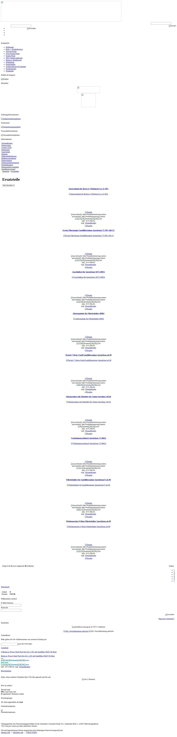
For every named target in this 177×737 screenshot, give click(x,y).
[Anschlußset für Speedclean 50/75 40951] (88, 277)
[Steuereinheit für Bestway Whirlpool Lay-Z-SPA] (88, 194)
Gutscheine (5, 152)
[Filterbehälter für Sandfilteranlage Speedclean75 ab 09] (88, 485)
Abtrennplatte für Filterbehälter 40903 (88, 313)
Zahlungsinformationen (10, 163)
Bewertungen (6, 671)
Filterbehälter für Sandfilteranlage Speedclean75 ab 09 (88, 480)
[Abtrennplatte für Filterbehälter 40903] (88, 319)
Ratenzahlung (6, 161)
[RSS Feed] (31, 732)
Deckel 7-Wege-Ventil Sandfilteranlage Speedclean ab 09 (88, 355)
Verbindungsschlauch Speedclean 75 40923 (88, 438)
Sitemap (4, 154)
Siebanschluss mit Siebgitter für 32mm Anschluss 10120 (88, 397)
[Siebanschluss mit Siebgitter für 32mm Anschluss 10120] (88, 402)
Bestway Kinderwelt (13, 60)
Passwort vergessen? (166, 619)
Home (8, 35)
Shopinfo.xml (18, 732)
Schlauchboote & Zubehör (16, 67)
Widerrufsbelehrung (8, 156)
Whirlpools (10, 62)
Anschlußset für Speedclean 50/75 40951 (88, 272)
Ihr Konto (9, 33)
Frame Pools (10, 56)
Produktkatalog (7, 165)
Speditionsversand (8, 169)
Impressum (5, 150)
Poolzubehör (10, 64)
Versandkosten (7, 143)
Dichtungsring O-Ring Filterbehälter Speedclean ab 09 (88, 521)
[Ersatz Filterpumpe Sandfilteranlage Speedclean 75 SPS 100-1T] (88, 236)
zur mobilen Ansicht (48, 719)
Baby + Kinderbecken (14, 49)
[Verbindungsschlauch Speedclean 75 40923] (88, 443)
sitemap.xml (5, 732)
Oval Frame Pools (13, 54)
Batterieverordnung (8, 158)
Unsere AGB (6, 148)
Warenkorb (10, 30)
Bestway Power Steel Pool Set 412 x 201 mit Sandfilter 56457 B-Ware (28, 656)
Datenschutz (6, 145)
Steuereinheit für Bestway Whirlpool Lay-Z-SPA (88, 189)
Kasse (8, 28)
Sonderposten (11, 69)
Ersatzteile (10, 71)
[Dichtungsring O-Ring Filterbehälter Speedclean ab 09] (88, 527)
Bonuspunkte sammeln (10, 167)
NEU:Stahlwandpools (14, 58)
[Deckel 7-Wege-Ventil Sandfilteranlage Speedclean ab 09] (88, 360)
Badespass (10, 47)
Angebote (4, 648)
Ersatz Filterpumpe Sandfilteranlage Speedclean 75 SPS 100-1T (89, 230)
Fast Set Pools (11, 51)
